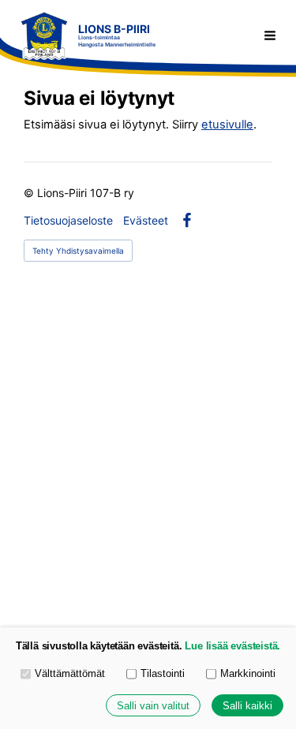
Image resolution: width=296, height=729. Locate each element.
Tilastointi (163, 673)
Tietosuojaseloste (68, 220)
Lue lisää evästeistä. (232, 646)
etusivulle (227, 124)
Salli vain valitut (153, 706)
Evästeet (145, 220)
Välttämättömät (70, 673)
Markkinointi (247, 673)
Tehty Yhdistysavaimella (78, 250)
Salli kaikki (247, 706)
